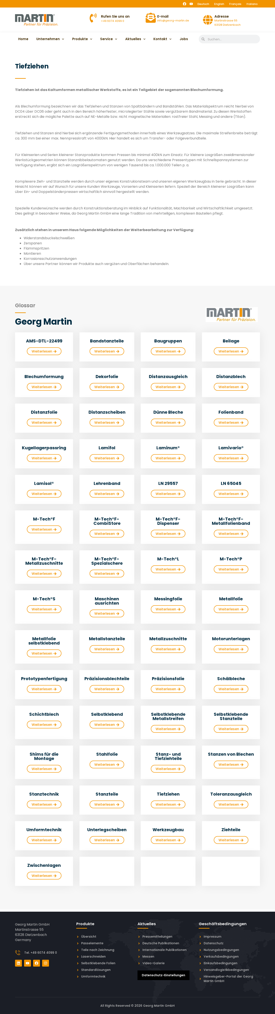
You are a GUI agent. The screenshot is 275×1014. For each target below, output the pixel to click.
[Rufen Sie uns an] (93, 18)
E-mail (162, 16)
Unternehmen (48, 39)
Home (23, 39)
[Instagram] (45, 963)
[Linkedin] (18, 963)
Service (106, 39)
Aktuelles (133, 39)
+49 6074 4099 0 (112, 21)
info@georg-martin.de (173, 20)
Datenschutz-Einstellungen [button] (163, 975)
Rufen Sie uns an (115, 16)
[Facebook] (184, 4)
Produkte (80, 39)
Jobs (184, 39)
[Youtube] (191, 4)
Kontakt (160, 39)
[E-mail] (151, 18)
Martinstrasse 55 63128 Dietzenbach (227, 22)
